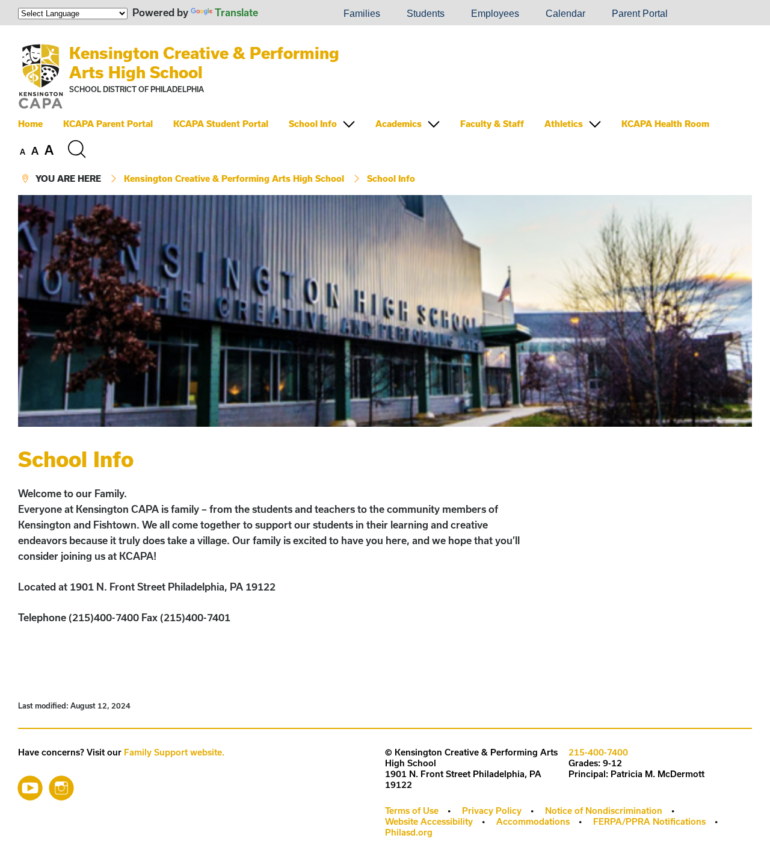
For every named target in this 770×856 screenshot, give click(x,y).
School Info (313, 124)
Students (426, 13)
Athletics (563, 124)
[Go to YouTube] (30, 785)
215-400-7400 (598, 752)
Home (30, 124)
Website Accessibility (429, 821)
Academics (398, 124)
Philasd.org (409, 832)
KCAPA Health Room (665, 124)
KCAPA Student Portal (220, 124)
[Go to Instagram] (61, 785)
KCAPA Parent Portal (108, 124)
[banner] (385, 110)
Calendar (565, 13)
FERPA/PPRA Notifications (649, 821)
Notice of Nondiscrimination (603, 810)
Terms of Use (412, 810)
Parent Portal (640, 13)
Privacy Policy (492, 810)
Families (361, 13)
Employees (495, 13)
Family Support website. (174, 752)
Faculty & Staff (492, 124)
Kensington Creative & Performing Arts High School (234, 178)
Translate (236, 12)
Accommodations (533, 821)
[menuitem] (289, 13)
